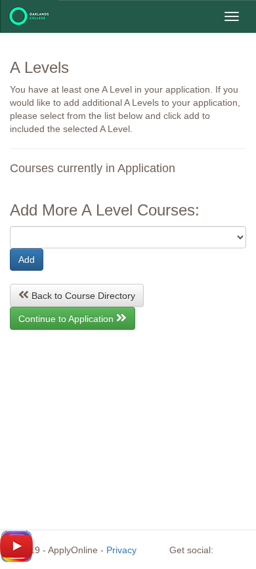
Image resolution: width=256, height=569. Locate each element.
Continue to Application (67, 318)
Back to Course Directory (82, 295)
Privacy (121, 550)
